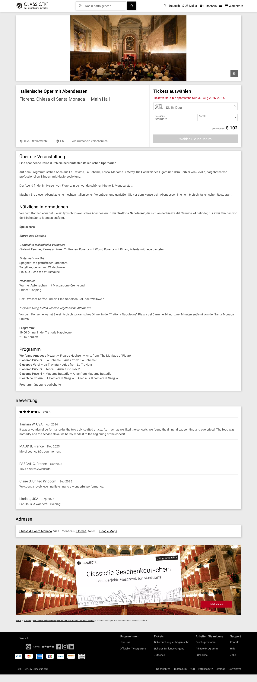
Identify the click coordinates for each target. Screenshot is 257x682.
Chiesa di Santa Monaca (35, 531)
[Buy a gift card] (128, 580)
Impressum (180, 668)
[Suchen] (131, 6)
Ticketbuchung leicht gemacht (171, 642)
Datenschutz (205, 668)
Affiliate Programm (207, 648)
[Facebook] (28, 646)
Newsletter (234, 668)
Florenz (81, 531)
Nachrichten (163, 668)
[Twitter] (65, 647)
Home (18, 620)
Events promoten (206, 642)
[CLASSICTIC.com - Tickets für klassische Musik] (32, 6)
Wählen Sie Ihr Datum (195, 139)
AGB (192, 668)
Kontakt (235, 642)
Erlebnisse (202, 654)
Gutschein (210, 6)
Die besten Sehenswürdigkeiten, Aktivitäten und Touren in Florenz (63, 620)
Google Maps (108, 531)
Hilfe (232, 648)
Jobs (233, 654)
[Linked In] (71, 647)
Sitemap (220, 668)
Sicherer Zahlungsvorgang (169, 648)
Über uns (125, 642)
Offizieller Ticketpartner (133, 648)
